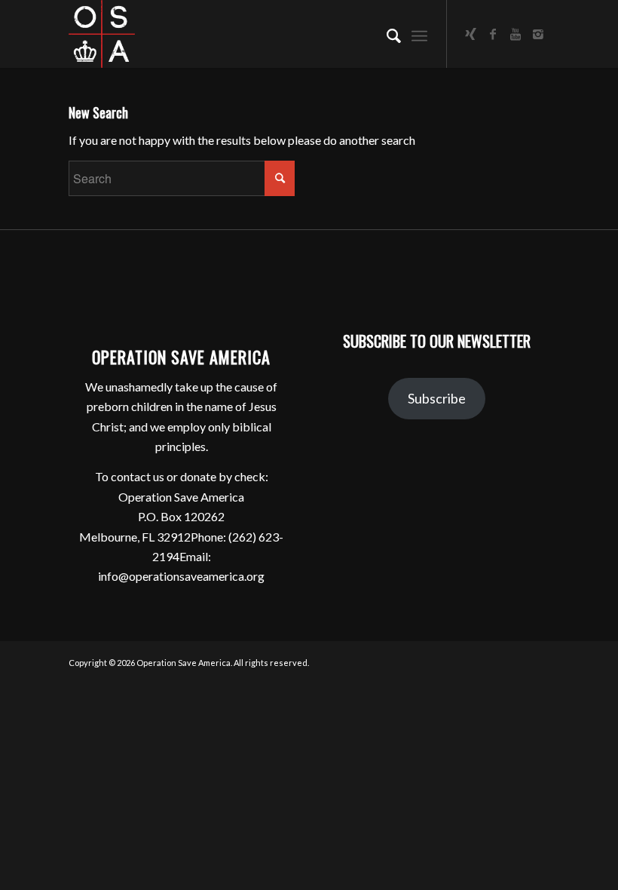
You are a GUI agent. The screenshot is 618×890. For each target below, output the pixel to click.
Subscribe (437, 398)
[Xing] (470, 34)
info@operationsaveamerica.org (181, 576)
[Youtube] (515, 34)
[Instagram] (538, 34)
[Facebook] (493, 34)
